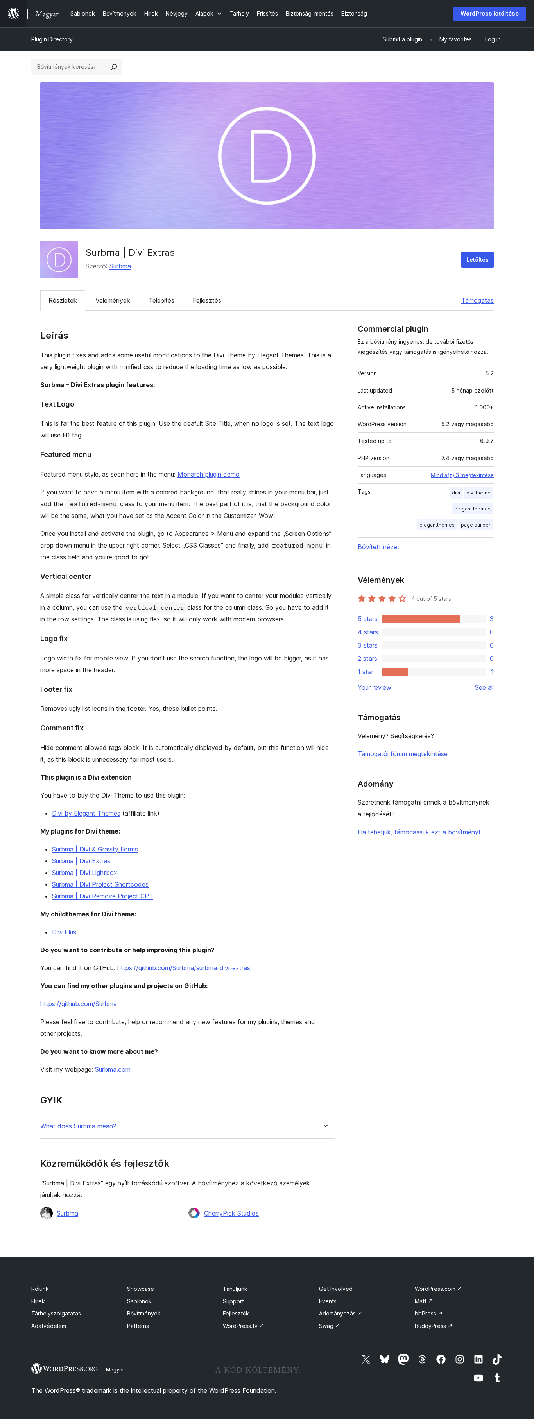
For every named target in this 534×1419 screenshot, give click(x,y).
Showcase (140, 1288)
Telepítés (161, 300)
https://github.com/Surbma (78, 1004)
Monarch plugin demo (208, 474)
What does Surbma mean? (78, 1126)
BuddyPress (434, 1326)
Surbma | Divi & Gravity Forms (95, 849)
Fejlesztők (236, 1313)
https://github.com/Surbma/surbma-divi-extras (183, 968)
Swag (329, 1326)
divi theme (478, 493)
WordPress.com (438, 1288)
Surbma (120, 266)
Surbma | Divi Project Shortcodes (100, 884)
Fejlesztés (207, 300)
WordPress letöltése (490, 13)
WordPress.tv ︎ (243, 1326)
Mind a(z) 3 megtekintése (462, 475)
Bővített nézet (379, 547)
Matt (424, 1301)
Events (328, 1301)
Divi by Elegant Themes (86, 813)
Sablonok (139, 1301)
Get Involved (336, 1288)
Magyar (115, 1369)
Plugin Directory (52, 39)
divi (456, 493)
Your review (374, 687)
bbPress (429, 1313)
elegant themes (472, 509)
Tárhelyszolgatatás (56, 1313)
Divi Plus (64, 932)
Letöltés (477, 259)
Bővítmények (144, 1313)
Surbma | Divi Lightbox (84, 872)
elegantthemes (437, 525)
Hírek (38, 1301)
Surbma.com (113, 1069)
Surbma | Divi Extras (81, 861)
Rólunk (40, 1288)
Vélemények (112, 300)
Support (233, 1301)
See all (484, 687)
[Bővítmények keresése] (114, 67)
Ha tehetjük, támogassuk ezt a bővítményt (419, 832)
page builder (476, 525)
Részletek (62, 300)
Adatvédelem (48, 1326)
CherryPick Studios (231, 1213)
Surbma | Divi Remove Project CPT (102, 896)
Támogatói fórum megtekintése (403, 754)
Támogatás (477, 300)
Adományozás (340, 1313)
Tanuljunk (235, 1288)
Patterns (138, 1326)
